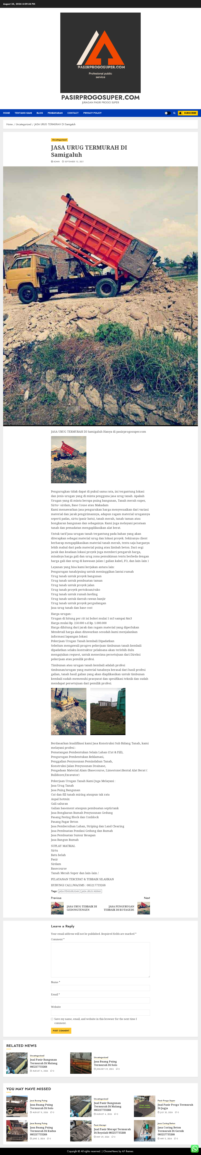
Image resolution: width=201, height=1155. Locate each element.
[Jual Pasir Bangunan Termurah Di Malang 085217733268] (17, 1063)
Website (56, 1007)
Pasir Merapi (100, 1125)
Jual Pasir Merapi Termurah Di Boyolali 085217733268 (112, 1131)
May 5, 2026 (166, 1139)
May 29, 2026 (102, 1137)
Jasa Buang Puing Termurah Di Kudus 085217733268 (43, 1131)
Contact (73, 113)
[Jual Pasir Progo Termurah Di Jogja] (144, 1106)
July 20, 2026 (166, 1112)
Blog (40, 113)
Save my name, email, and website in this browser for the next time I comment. (95, 1021)
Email (55, 994)
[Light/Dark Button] (168, 113)
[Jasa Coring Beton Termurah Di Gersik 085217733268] (144, 1130)
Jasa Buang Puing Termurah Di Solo (105, 1063)
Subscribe (190, 113)
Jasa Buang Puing (38, 1100)
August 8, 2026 (40, 1112)
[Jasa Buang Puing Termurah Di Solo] (81, 1063)
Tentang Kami (23, 113)
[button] (174, 113)
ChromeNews (110, 1151)
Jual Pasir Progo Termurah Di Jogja (175, 1106)
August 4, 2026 (40, 1071)
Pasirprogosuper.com (100, 97)
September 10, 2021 (74, 162)
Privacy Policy (92, 113)
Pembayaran (55, 113)
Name (55, 982)
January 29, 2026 (105, 1069)
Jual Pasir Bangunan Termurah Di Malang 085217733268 (43, 1063)
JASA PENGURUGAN (69, 891)
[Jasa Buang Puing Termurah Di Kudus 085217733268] (17, 1130)
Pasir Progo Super (166, 1100)
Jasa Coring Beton (166, 1123)
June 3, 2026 (39, 1139)
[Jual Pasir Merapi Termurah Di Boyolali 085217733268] (81, 1130)
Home (6, 113)
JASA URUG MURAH (91, 891)
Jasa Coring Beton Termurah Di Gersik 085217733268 (171, 1131)
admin (57, 162)
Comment (58, 939)
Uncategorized (59, 139)
